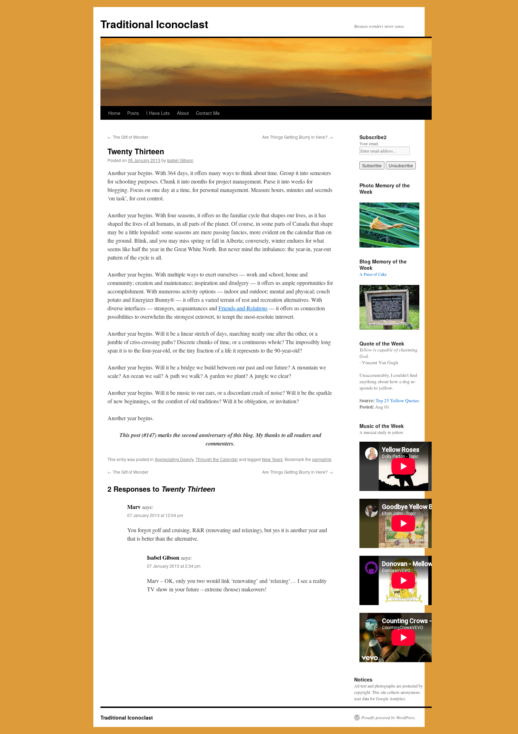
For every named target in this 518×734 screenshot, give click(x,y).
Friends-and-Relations (242, 308)
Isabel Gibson (180, 160)
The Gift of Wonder (127, 137)
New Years (272, 459)
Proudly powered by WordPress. (388, 717)
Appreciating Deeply (174, 459)
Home (114, 113)
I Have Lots (158, 113)
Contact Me (208, 113)
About (183, 113)
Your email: (369, 143)
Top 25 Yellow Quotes (397, 400)
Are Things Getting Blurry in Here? (297, 137)
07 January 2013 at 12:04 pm (155, 515)
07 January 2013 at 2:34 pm (174, 566)
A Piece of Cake (373, 274)
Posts (133, 113)
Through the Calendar (217, 459)
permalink (321, 459)
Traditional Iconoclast (154, 23)
